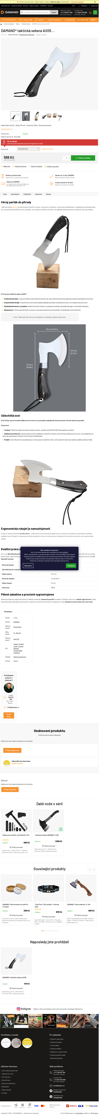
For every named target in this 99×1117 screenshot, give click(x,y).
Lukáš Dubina (79, 1113)
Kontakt (50, 6)
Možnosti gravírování (56, 1039)
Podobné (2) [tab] (27, 194)
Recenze (25, 6)
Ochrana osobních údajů (57, 1055)
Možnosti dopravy (21, 166)
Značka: (41, 35)
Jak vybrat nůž (5, 6)
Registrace (94, 6)
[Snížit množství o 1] (63, 158)
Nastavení (28, 566)
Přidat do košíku (84, 158)
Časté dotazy (15, 194)
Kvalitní (21, 644)
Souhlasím (71, 566)
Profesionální (18, 650)
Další (93, 20)
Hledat (54, 12)
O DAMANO (43, 6)
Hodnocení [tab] (38, 194)
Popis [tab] (5, 194)
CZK (73, 6)
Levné (15, 646)
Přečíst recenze (17, 763)
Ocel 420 (16, 639)
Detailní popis (6, 129)
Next (94, 870)
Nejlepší (16, 648)
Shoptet (95, 1113)
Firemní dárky (54, 1045)
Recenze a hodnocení (8, 1083)
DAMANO (16, 622)
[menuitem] (9, 19)
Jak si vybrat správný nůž (10, 1070)
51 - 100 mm (17, 633)
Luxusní (20, 646)
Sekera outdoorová (20, 657)
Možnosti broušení (56, 1042)
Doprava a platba (16, 6)
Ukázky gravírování (47, 149)
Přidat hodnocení (12, 750)
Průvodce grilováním (77, 2)
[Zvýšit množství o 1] (69, 158)
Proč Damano (6, 1077)
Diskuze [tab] (48, 194)
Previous (89, 870)
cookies (65, 552)
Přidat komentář (10, 789)
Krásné (16, 644)
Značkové (17, 653)
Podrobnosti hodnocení (26, 35)
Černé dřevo (17, 627)
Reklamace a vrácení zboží (58, 1052)
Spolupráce (5, 1086)
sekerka (15, 207)
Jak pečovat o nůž (7, 1074)
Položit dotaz (8, 715)
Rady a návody (34, 6)
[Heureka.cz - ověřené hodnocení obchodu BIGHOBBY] (27, 1043)
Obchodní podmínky (56, 1058)
